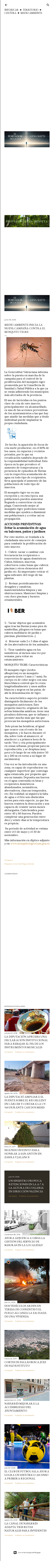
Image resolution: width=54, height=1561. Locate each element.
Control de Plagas (20, 864)
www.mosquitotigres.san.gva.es (30, 843)
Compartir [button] (8, 860)
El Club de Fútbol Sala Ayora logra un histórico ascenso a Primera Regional (26, 1475)
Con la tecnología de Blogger (29, 1552)
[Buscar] (48, 4)
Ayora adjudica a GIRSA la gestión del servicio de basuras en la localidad (24, 1241)
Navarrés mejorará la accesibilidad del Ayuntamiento (21, 1407)
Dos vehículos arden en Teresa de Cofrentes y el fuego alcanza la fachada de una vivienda (25, 1311)
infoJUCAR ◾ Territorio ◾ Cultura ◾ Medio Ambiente (23, 11)
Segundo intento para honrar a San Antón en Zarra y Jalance (23, 1153)
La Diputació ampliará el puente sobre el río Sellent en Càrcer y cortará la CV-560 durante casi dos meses (25, 1102)
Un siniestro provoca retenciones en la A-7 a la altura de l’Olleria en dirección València (26, 1186)
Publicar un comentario (24, 1052)
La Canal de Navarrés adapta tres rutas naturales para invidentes (25, 1527)
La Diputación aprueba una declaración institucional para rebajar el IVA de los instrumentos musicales (26, 1042)
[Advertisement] (27, 42)
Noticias (31, 864)
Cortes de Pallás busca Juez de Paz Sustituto (25, 1363)
